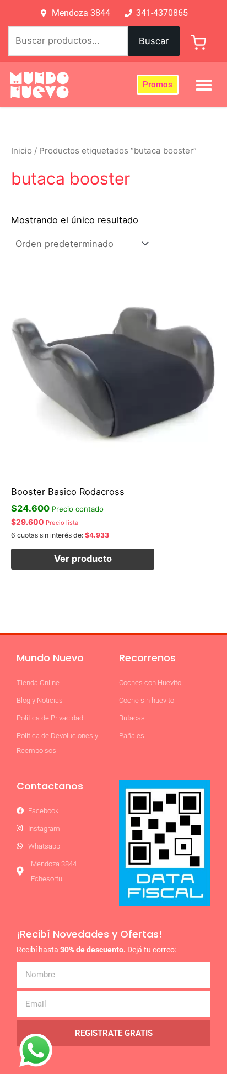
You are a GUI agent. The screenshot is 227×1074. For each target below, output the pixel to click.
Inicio (21, 150)
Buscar (154, 40)
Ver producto (83, 558)
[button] (204, 85)
